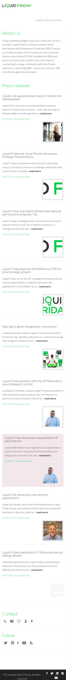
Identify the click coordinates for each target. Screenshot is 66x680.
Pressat (27, 674)
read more (46, 113)
